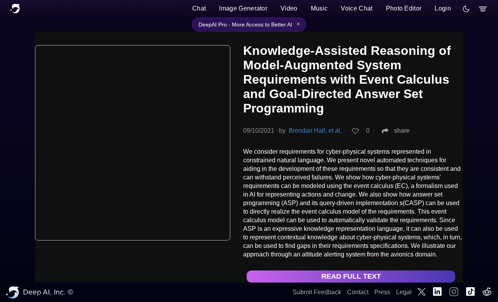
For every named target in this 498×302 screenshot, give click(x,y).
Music (319, 8)
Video (289, 8)
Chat (199, 8)
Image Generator (243, 8)
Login (443, 8)
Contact (357, 292)
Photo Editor (404, 8)
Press (382, 292)
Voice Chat (356, 8)
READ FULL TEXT (351, 276)
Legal (404, 292)
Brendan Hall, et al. (315, 130)
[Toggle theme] (466, 9)
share (402, 130)
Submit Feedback (317, 292)
